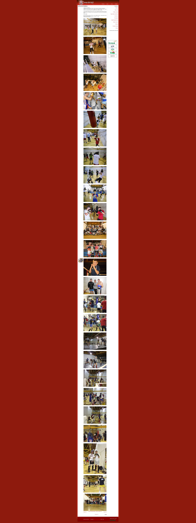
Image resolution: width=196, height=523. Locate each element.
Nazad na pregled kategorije (91, 511)
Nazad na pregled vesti (99, 511)
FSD (89, 519)
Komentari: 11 (96, 514)
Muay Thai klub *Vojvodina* (97, 519)
